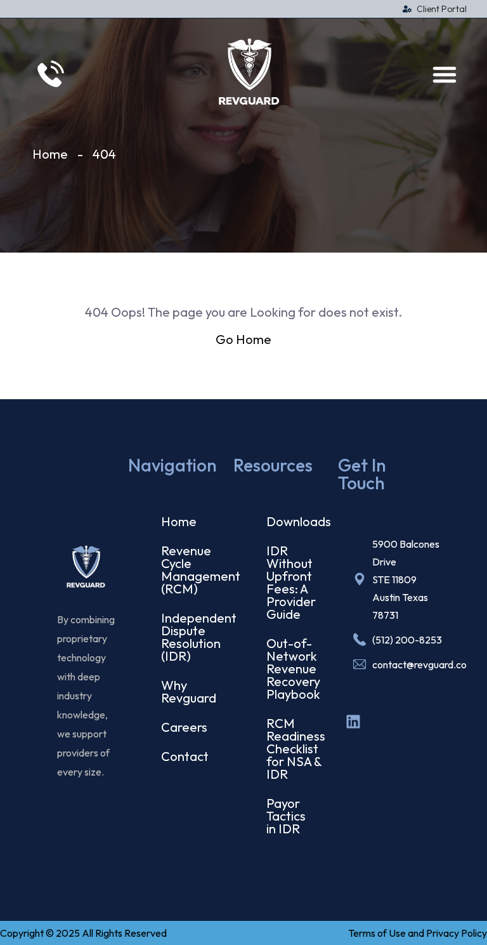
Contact (180, 756)
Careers (180, 727)
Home (50, 154)
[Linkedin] (353, 721)
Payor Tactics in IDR (285, 815)
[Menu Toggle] (444, 74)
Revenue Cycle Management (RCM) (180, 570)
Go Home (243, 339)
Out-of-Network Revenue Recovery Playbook (285, 668)
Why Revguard (180, 691)
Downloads (285, 521)
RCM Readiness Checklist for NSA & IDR (285, 748)
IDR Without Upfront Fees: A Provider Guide (285, 582)
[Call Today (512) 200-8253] (48, 74)
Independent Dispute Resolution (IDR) (180, 637)
